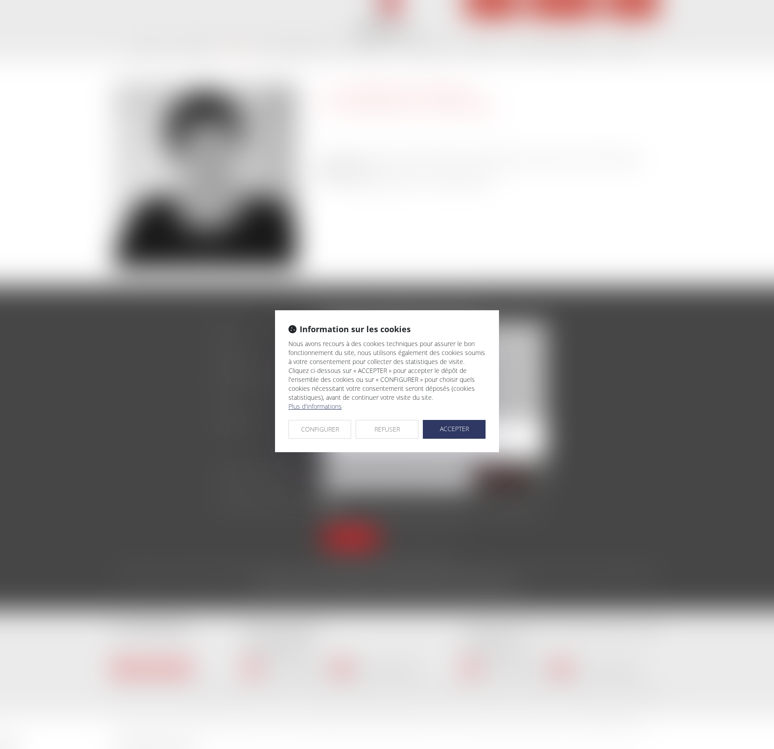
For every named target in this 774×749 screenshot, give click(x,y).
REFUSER (387, 429)
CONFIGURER (320, 429)
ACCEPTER (454, 428)
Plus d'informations (315, 406)
